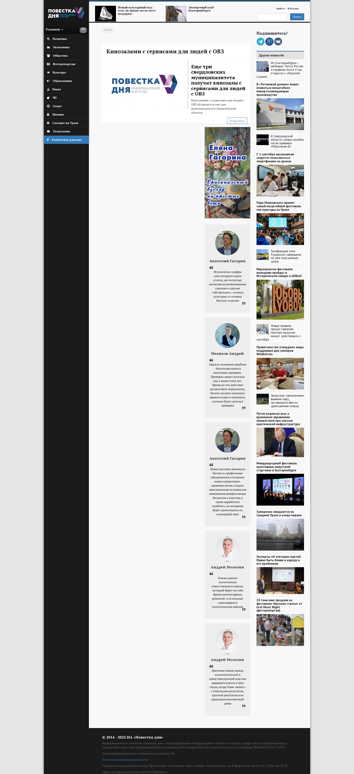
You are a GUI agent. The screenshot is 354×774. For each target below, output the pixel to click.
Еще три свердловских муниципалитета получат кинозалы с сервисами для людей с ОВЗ (218, 80)
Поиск (297, 17)
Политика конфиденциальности (125, 759)
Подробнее (237, 121)
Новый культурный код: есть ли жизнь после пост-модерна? (137, 10)
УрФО (279, 8)
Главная (108, 30)
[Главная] (66, 17)
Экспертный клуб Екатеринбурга (201, 8)
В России (293, 8)
